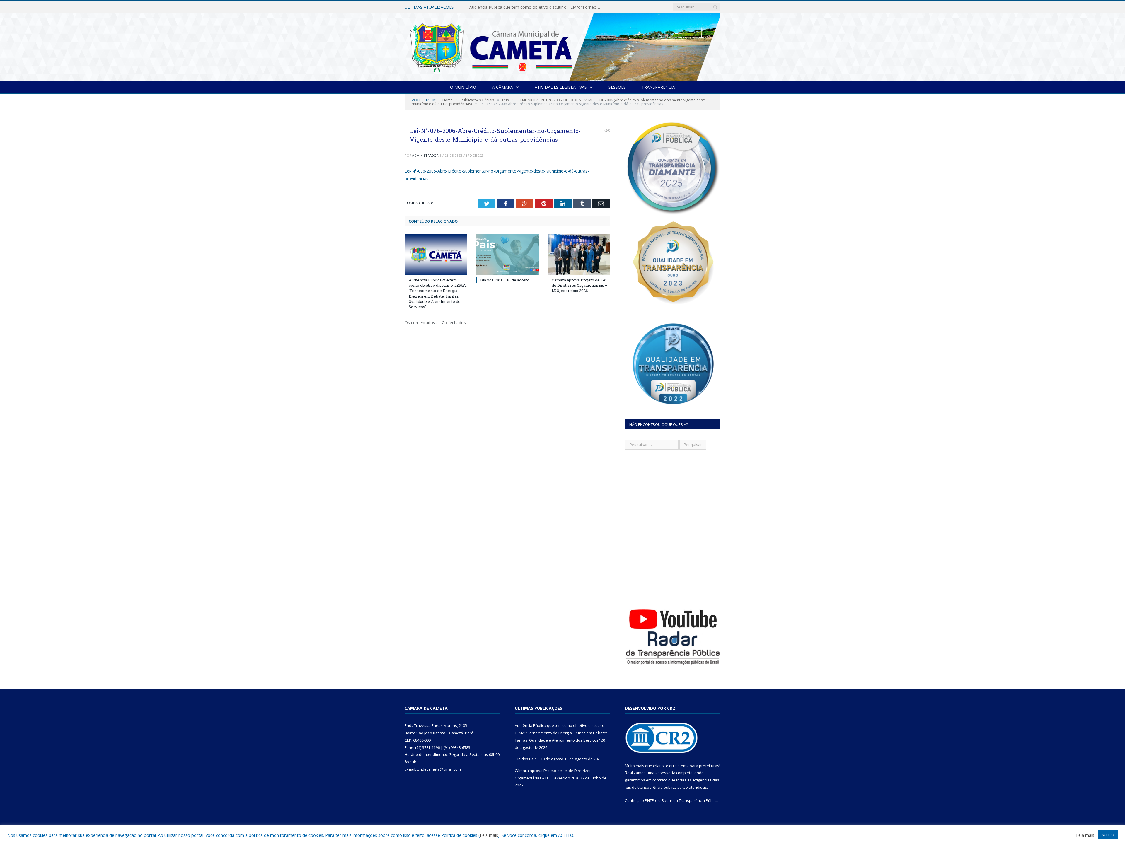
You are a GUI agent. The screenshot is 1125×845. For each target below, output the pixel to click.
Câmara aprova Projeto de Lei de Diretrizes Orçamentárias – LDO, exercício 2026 (580, 285)
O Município (463, 87)
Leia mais (489, 835)
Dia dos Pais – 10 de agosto (496, 7)
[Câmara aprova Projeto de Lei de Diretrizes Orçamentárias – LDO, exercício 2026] (579, 254)
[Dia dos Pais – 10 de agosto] (507, 254)
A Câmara (502, 87)
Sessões (617, 87)
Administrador (425, 155)
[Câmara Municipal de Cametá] (562, 45)
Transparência (658, 87)
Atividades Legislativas (561, 87)
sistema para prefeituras (697, 765)
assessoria (665, 772)
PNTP (649, 800)
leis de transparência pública (650, 787)
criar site (660, 765)
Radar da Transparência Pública (690, 800)
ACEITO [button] (1108, 834)
